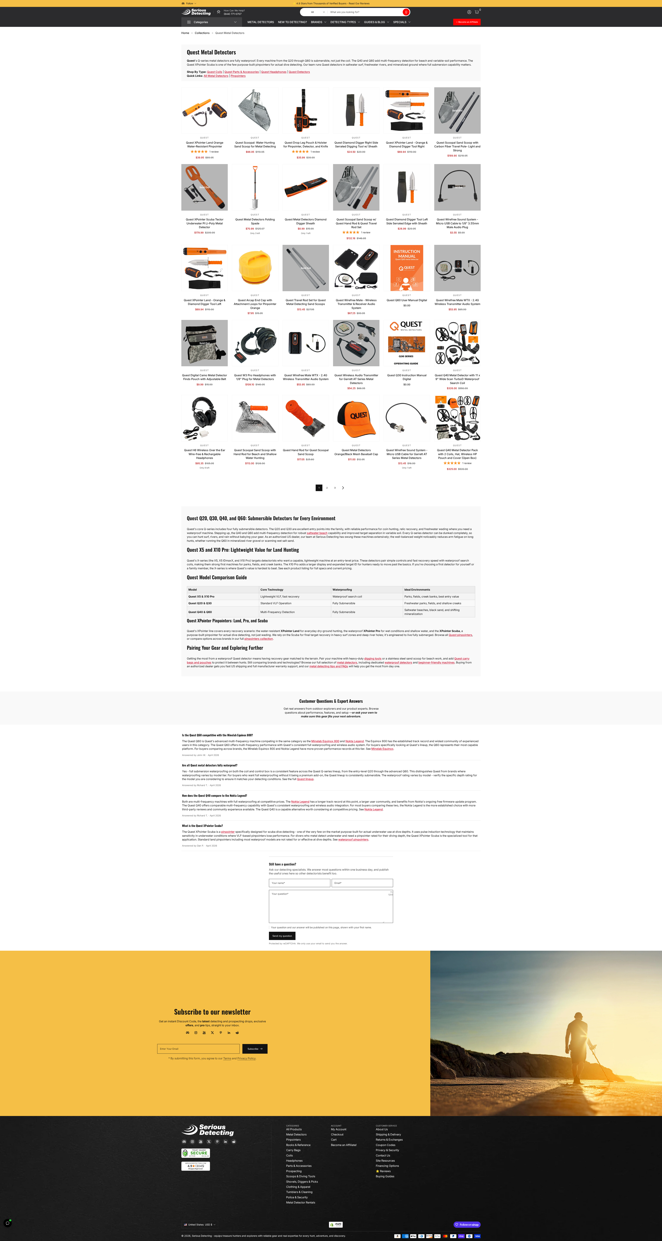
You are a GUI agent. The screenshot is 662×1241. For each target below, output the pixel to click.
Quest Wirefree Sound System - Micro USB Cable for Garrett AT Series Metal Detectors (406, 454)
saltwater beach (317, 533)
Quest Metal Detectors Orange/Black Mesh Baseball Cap (356, 452)
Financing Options (387, 1165)
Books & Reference (298, 1145)
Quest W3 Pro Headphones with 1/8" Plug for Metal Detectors (255, 377)
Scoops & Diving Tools (300, 1176)
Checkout (337, 1134)
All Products (294, 1129)
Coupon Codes (385, 1145)
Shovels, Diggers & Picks (302, 1181)
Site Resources (385, 1160)
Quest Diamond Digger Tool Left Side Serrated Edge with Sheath (407, 221)
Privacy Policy (246, 1058)
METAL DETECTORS (261, 22)
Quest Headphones (274, 72)
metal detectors (347, 662)
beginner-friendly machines (436, 662)
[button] (406, 12)
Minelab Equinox (382, 748)
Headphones (294, 1160)
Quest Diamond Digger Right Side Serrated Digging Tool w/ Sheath (356, 144)
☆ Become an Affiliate (467, 22)
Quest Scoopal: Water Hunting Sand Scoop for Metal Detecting (255, 144)
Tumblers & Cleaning (299, 1192)
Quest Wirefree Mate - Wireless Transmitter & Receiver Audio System (356, 304)
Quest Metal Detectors (229, 33)
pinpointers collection (258, 638)
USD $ (200, 1224)
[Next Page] (343, 488)
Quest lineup (305, 779)
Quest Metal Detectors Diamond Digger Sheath (306, 221)
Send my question (282, 935)
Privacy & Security (387, 1150)
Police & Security (297, 1197)
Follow (189, 3)
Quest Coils (214, 72)
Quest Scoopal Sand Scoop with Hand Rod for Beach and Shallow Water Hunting (255, 454)
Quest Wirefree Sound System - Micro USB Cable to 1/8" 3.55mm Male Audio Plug (457, 223)
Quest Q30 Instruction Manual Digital (407, 377)
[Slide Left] (278, 3)
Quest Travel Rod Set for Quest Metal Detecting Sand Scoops (306, 302)
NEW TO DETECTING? (292, 22)
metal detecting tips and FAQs (328, 666)
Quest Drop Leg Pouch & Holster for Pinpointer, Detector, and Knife (305, 144)
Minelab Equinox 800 (325, 741)
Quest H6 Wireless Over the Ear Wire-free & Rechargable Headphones (204, 454)
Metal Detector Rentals (300, 1202)
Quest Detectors (299, 72)
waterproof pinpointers (353, 839)
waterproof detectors (398, 662)
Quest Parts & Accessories (241, 72)
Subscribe (253, 1048)
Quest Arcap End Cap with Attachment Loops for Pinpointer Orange (255, 304)
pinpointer (228, 831)
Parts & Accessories (299, 1165)
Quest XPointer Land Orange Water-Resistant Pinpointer (204, 144)
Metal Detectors (296, 1134)
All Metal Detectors (216, 75)
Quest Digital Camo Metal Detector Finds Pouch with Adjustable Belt (204, 377)
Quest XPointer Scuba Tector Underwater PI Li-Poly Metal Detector (204, 223)
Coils (289, 1155)
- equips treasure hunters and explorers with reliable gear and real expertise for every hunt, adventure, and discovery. (279, 1235)
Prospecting (294, 1171)
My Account (338, 1129)
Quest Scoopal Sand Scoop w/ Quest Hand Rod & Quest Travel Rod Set (356, 223)
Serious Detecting (202, 1235)
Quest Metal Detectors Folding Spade (255, 221)
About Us (382, 1129)
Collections (202, 33)
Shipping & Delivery (388, 1134)
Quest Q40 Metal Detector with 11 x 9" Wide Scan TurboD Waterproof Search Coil (457, 379)
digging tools (373, 658)
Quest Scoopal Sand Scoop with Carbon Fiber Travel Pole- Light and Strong (457, 146)
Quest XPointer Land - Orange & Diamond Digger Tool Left (204, 302)
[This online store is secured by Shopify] (336, 1225)
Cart (334, 1139)
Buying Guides (385, 1176)
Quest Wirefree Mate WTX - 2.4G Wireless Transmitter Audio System (457, 302)
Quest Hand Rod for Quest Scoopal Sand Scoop (306, 452)
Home (185, 33)
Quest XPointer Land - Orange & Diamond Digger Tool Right (407, 144)
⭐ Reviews (383, 1171)
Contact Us (383, 1155)
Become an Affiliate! (344, 1145)
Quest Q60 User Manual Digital (407, 300)
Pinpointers (238, 75)
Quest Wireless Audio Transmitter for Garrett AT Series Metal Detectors (356, 379)
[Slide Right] (383, 3)
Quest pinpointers (460, 635)
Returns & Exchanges (389, 1139)
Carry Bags (293, 1150)
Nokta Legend (354, 741)
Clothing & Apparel (298, 1186)
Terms (227, 1058)
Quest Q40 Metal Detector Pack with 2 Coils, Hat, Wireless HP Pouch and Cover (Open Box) (457, 454)
